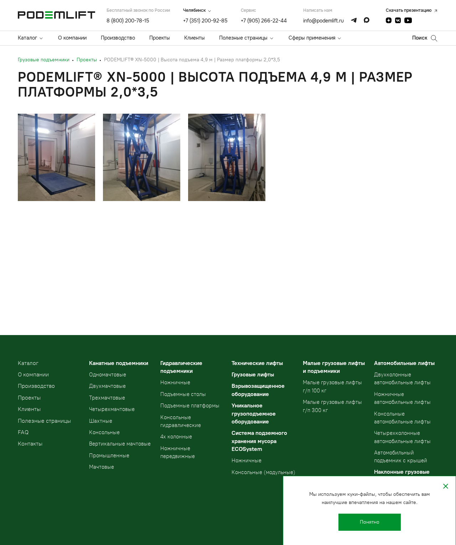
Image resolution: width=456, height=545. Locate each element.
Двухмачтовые (107, 386)
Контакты (30, 443)
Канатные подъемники (118, 363)
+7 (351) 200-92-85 (205, 20)
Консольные (104, 432)
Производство (118, 38)
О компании (72, 38)
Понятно (369, 522)
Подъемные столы (183, 394)
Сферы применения (312, 38)
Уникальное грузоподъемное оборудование (254, 413)
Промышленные (109, 455)
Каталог (27, 38)
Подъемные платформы (189, 405)
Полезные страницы (243, 38)
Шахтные (100, 421)
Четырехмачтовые (112, 409)
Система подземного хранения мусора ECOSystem (259, 441)
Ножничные (175, 382)
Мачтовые (101, 467)
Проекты (159, 38)
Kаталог (28, 363)
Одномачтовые (107, 374)
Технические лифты (257, 363)
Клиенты (194, 38)
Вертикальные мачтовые (120, 444)
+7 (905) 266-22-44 (264, 20)
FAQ (23, 432)
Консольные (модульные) (263, 472)
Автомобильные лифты (404, 363)
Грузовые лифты (253, 374)
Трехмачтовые (107, 398)
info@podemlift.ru (323, 20)
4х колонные (176, 436)
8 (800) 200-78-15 (128, 20)
